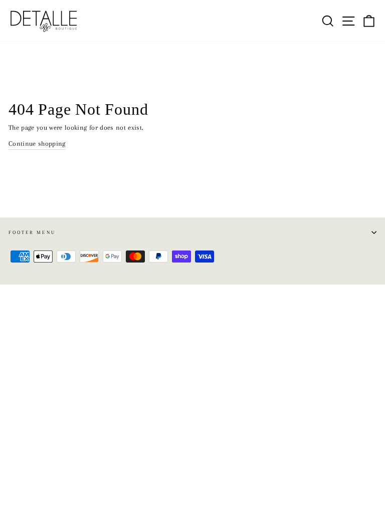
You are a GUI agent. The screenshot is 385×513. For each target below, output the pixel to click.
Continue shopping (37, 143)
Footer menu (32, 232)
